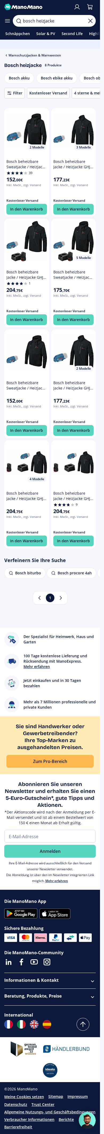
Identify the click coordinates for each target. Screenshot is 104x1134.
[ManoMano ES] (47, 1024)
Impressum (77, 1096)
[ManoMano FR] (8, 1024)
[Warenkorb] (90, 7)
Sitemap (55, 1096)
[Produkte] (7, 21)
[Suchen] (18, 21)
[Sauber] (90, 21)
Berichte (66, 1119)
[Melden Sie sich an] (77, 7)
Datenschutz (15, 1104)
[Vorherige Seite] (39, 598)
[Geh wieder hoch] (83, 1024)
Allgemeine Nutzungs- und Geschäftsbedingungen (49, 1111)
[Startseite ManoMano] (36, 7)
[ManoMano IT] (21, 1024)
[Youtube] (34, 962)
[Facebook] (21, 962)
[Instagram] (47, 962)
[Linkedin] (8, 962)
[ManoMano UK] (34, 1024)
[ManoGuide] (87, 1120)
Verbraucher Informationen (29, 1119)
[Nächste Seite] (61, 598)
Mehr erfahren (56, 881)
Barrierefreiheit (18, 1126)
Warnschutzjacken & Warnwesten (35, 55)
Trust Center (42, 1104)
